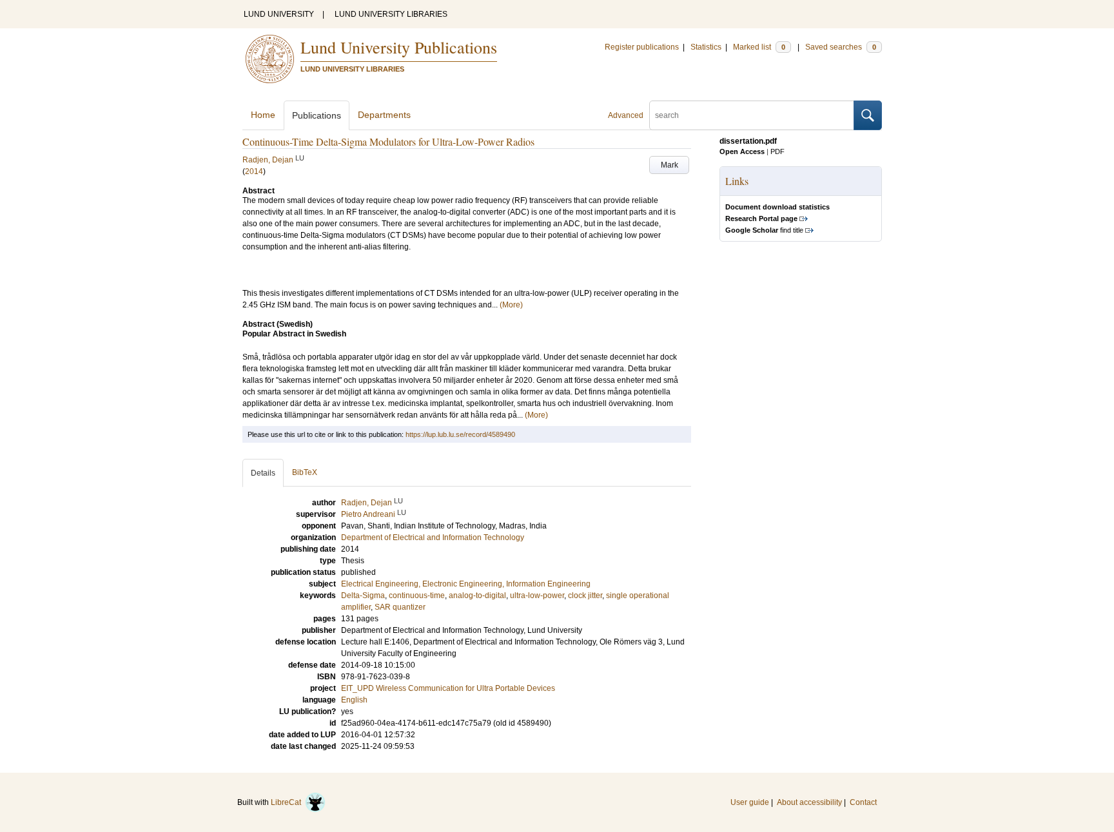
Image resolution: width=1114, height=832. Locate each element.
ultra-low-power (537, 595)
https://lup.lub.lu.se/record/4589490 (460, 434)
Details (263, 473)
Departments (384, 115)
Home (263, 115)
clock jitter (585, 595)
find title (764, 230)
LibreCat (288, 802)
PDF (777, 151)
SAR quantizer (400, 607)
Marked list (759, 47)
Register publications (642, 47)
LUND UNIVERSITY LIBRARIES (391, 14)
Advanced (625, 115)
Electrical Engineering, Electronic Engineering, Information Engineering (466, 583)
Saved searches (840, 47)
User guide (749, 802)
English (354, 699)
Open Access (742, 151)
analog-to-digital (477, 595)
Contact (863, 802)
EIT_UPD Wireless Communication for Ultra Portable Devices (448, 688)
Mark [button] (669, 164)
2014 (254, 171)
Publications (316, 115)
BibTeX (304, 472)
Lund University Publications (398, 47)
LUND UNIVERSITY (279, 14)
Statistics (705, 47)
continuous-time (417, 595)
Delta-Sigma (363, 595)
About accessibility (809, 802)
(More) (511, 304)
